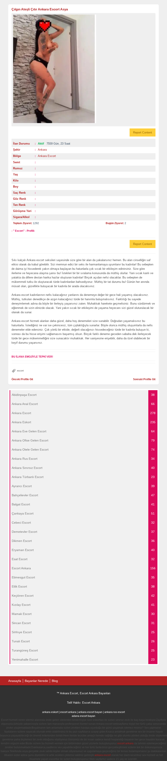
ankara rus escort (114, 712)
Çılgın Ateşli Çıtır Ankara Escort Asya (40, 9)
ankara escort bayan (90, 712)
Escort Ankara (91, 702)
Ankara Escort (47, 156)
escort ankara (68, 712)
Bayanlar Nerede (36, 681)
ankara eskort (50, 712)
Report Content (142, 132)
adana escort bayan (83, 716)
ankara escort (103, 755)
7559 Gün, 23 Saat (54, 143)
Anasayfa (14, 681)
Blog (55, 681)
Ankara (42, 149)
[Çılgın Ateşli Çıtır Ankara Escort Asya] (83, 69)
